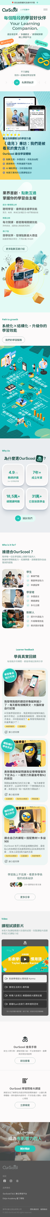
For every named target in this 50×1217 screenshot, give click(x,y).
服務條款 (43, 1209)
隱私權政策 (34, 1209)
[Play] (25, 959)
